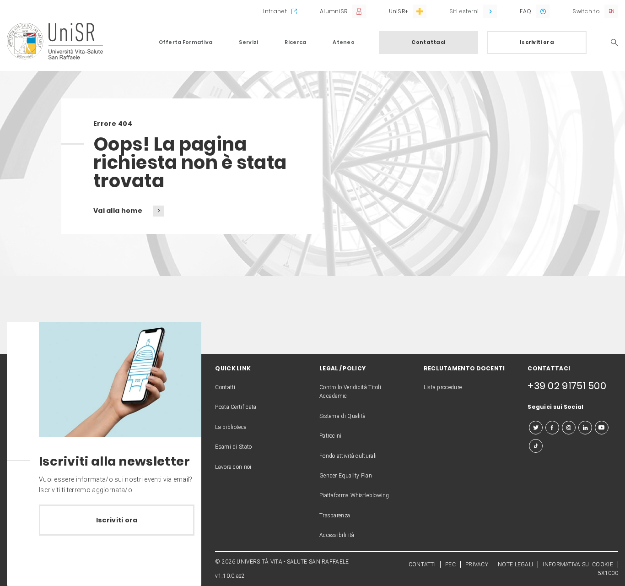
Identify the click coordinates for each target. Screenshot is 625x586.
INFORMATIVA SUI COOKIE (578, 564)
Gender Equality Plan (345, 475)
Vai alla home (118, 210)
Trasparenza (334, 515)
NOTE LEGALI (515, 564)
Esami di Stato (233, 447)
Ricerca (295, 42)
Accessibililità (337, 535)
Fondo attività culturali (348, 456)
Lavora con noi (233, 467)
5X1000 (608, 573)
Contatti (225, 387)
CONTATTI (422, 564)
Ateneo (344, 42)
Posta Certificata (235, 407)
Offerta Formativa (186, 42)
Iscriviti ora (537, 42)
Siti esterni (464, 11)
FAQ (525, 11)
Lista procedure (443, 387)
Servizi (248, 42)
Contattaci (428, 42)
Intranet (274, 11)
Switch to (586, 11)
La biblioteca (231, 427)
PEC (450, 564)
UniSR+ (399, 11)
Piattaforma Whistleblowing (354, 495)
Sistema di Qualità (342, 416)
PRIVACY (476, 564)
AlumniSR (333, 11)
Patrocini (330, 436)
